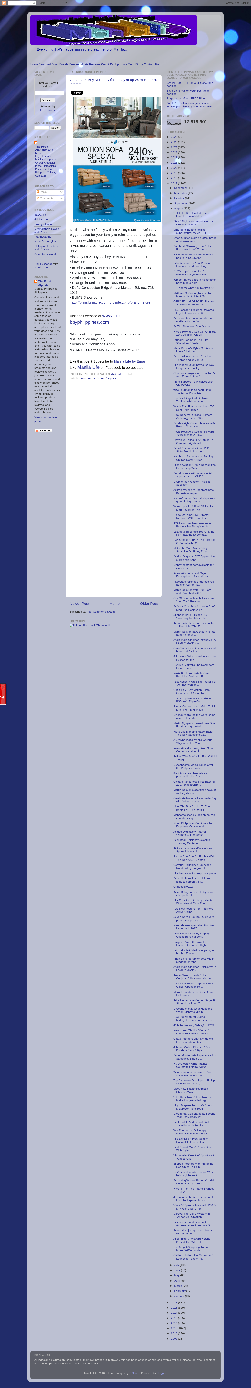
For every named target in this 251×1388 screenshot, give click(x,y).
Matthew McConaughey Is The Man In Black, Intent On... (192, 295)
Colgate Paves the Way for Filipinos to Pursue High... (190, 944)
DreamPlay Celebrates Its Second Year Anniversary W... (194, 1115)
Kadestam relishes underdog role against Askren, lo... (194, 583)
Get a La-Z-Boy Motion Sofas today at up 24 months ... (191, 691)
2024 (174, 147)
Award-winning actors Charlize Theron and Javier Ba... (192, 358)
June (177, 1270)
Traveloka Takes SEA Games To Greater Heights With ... (193, 441)
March (178, 1285)
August (179, 208)
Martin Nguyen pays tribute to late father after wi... (194, 633)
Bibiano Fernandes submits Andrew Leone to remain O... (192, 1224)
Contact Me (151, 64)
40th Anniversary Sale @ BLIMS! (193, 1025)
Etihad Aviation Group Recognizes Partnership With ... (194, 467)
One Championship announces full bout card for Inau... (194, 650)
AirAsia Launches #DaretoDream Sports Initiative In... (193, 850)
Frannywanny (42, 236)
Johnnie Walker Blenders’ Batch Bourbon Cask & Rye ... (192, 1049)
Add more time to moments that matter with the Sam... (193, 320)
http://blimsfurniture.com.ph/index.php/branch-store (110, 302)
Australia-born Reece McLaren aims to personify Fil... (192, 880)
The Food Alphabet (44, 283)
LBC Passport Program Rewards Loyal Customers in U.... (193, 311)
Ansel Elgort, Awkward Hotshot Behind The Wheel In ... (192, 1240)
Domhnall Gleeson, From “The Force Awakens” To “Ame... (192, 248)
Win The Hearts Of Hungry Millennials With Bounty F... (191, 1132)
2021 (174, 162)
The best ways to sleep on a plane (194, 873)
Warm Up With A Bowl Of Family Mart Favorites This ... (193, 508)
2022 (174, 157)
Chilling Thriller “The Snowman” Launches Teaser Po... (193, 1257)
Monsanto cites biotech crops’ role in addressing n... (194, 817)
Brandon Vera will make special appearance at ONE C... (192, 475)
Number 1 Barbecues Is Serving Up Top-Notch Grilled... (193, 458)
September (181, 203)
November (181, 193)
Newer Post (79, 604)
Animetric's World (45, 254)
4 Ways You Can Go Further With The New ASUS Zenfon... (194, 858)
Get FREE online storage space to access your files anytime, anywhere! (189, 105)
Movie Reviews (90, 64)
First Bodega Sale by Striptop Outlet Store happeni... (191, 935)
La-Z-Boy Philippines (105, 378)
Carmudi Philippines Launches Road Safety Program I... (192, 867)
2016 (174, 1302)
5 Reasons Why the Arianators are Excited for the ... (194, 658)
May (177, 1275)
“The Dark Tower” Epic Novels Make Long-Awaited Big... (192, 1099)
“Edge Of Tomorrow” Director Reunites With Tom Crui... (191, 517)
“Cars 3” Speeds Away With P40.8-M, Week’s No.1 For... (194, 1207)
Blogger (161, 1373)
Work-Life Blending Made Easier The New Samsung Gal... (193, 733)
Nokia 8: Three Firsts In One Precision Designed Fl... (191, 675)
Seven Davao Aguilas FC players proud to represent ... (193, 918)
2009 (174, 1338)
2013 (174, 1318)
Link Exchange (43, 263)
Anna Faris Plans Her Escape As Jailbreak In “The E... (193, 625)
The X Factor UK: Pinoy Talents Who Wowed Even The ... (192, 902)
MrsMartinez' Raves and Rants (46, 230)
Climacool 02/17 (183, 886)
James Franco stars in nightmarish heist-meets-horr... (194, 281)
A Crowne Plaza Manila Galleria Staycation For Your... (192, 741)
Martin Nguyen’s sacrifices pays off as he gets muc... (194, 791)
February (180, 1290)
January (179, 1296)
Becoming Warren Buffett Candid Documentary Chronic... (193, 1182)
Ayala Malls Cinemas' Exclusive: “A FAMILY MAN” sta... (194, 968)
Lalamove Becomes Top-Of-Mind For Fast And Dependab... (193, 533)
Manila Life (88, 367)
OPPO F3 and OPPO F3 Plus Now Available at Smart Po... (194, 303)
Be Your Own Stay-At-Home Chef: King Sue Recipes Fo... (194, 608)
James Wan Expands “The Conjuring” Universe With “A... (193, 977)
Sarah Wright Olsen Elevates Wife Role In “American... (194, 425)
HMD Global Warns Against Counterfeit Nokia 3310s (190, 1065)
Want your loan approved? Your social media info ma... (193, 1074)
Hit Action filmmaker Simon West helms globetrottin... (193, 1174)
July (177, 1265)
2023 (174, 152)
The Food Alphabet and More (44, 150)
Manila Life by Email (130, 361)
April (177, 1280)
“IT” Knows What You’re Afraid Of (193, 287)
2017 (174, 183)
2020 (174, 167)
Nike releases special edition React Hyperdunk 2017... (195, 927)
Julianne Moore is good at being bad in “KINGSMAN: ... (193, 256)
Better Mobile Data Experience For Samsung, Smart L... (194, 1057)
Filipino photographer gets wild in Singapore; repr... (193, 960)
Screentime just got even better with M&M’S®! (192, 1232)
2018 (174, 178)
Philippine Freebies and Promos (46, 248)
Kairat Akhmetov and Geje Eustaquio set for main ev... (191, 575)
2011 (174, 1328)
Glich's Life (41, 219)
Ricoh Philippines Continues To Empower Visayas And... (192, 825)
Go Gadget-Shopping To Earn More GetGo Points (191, 1249)
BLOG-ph (40, 214)
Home (34, 64)
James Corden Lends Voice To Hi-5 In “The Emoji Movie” (194, 708)
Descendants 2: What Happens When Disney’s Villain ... (192, 1010)
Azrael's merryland (45, 241)
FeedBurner (47, 110)
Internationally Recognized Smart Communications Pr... (194, 750)
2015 (174, 1307)
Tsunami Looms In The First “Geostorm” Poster (190, 341)
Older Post (149, 604)
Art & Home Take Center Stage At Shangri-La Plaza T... (194, 1002)
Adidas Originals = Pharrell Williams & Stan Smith (189, 833)
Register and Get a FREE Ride (186, 98)
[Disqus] (114, 435)
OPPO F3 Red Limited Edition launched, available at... (191, 215)
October (179, 198)
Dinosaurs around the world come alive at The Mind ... (194, 717)
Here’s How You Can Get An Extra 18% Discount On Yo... (194, 333)
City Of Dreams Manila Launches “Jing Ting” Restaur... (193, 600)
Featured (45, 64)
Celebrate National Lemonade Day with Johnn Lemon (194, 800)
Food (55, 64)
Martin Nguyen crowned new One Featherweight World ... (194, 725)
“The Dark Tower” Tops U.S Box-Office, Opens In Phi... (193, 985)
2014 (174, 1312)
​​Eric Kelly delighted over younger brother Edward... (193, 952)
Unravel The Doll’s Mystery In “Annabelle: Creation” (191, 1215)
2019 (174, 173)
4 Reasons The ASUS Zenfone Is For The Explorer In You (193, 1199)
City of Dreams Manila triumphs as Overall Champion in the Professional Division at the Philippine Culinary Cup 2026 (46, 166)
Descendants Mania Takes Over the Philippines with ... (193, 767)
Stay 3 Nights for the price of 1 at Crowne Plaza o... (193, 223)
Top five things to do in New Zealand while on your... (190, 400)
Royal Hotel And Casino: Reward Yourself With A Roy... (193, 433)
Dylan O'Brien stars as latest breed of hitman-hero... (194, 239)
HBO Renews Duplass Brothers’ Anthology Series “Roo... (193, 417)
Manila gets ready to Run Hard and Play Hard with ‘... (192, 591)
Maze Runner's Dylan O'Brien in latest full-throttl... (193, 350)
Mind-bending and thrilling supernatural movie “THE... (191, 231)
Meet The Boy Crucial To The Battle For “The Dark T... (191, 808)
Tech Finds (135, 64)
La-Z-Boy (85, 378)
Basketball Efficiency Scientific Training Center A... (191, 841)
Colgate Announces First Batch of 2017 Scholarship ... (194, 783)
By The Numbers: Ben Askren (191, 326)
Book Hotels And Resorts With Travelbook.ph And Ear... (191, 1124)
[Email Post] (129, 373)
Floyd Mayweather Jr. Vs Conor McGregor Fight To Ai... (192, 1107)
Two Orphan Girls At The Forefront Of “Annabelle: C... (194, 541)
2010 (174, 1333)
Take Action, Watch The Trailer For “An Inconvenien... (194, 683)
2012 (174, 1323)
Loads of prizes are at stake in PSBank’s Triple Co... (192, 700)
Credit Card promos (114, 64)
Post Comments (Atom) (101, 611)
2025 (174, 142)
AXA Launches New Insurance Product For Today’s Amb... (192, 525)
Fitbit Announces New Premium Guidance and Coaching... (192, 265)
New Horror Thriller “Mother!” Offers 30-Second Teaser (191, 1032)
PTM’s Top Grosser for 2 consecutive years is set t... (191, 273)
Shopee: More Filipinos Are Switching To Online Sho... (191, 617)
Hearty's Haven (43, 224)
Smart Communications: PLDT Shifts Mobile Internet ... (192, 450)
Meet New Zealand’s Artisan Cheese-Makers (190, 1090)
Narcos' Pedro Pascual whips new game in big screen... (194, 500)
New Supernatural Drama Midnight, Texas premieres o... (193, 1018)
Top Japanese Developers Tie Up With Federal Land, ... (194, 1082)
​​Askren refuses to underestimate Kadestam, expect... (193, 491)
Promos (74, 64)
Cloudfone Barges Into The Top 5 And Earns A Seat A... (194, 375)
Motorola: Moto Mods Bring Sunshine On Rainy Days (190, 550)
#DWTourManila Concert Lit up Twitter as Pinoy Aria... (192, 391)
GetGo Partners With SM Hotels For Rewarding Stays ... (193, 1040)
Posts (43, 191)
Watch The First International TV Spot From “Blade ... (193, 408)
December (181, 187)
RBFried (134, 1373)
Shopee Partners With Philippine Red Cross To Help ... (193, 1165)
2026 (174, 136)
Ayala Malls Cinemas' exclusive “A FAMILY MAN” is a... (194, 641)
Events (64, 64)
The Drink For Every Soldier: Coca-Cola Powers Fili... (191, 1140)
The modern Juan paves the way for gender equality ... (193, 367)
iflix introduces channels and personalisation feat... (190, 775)
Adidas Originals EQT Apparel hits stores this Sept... (194, 558)
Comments (46, 198)
